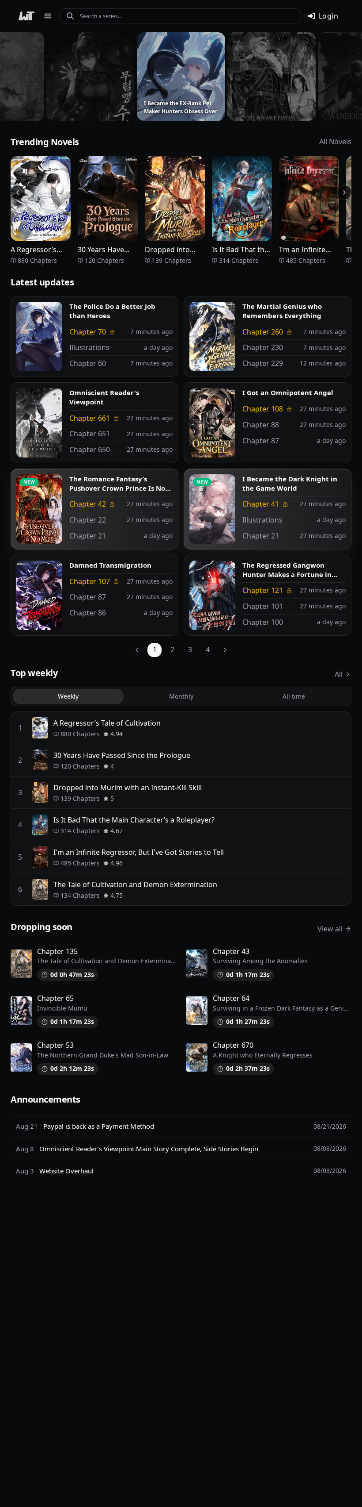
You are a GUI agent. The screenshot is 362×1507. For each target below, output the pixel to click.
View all (330, 929)
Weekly (68, 696)
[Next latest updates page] (225, 650)
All (339, 674)
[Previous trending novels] (18, 192)
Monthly (181, 696)
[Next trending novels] (344, 192)
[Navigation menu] (48, 16)
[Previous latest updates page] (137, 650)
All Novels (335, 141)
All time (294, 696)
